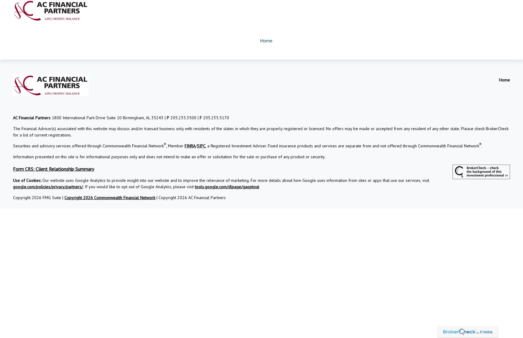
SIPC (201, 146)
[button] (266, 40)
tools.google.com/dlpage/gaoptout (227, 186)
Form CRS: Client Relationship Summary (53, 169)
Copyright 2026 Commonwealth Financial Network (109, 197)
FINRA (190, 146)
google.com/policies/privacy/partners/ (48, 186)
